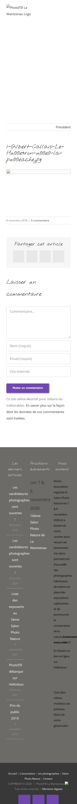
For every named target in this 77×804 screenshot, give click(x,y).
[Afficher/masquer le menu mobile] (69, 11)
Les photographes (48, 773)
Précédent (63, 127)
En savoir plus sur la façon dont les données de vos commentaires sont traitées (35, 411)
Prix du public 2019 (15, 711)
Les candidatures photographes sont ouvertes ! (15, 503)
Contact (47, 778)
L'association (27, 773)
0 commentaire (40, 220)
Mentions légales (52, 789)
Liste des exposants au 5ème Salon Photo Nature (15, 616)
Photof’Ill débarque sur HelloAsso (15, 674)
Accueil (12, 773)
